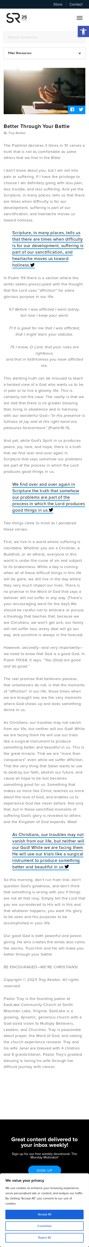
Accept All (44, 1214)
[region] (44, 1210)
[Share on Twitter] (81, 110)
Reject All (44, 1237)
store (57, 4)
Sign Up (44, 1170)
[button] (83, 31)
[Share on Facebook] (72, 110)
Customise (44, 1226)
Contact (76, 4)
